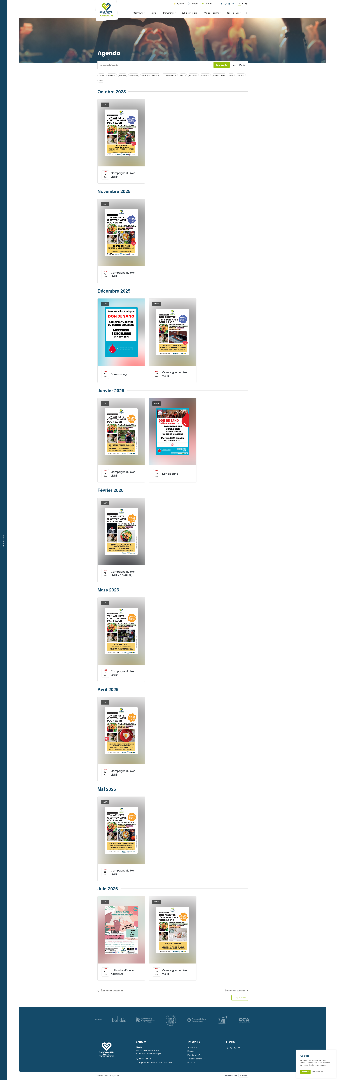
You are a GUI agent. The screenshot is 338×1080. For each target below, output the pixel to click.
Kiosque (194, 3)
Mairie (154, 13)
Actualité (191, 1047)
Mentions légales (230, 1076)
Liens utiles (193, 1042)
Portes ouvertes (219, 75)
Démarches (169, 13)
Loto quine (205, 75)
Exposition (193, 75)
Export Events (241, 998)
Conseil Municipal (169, 75)
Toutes (101, 75)
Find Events (221, 65)
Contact (208, 3)
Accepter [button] (305, 1072)
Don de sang (119, 374)
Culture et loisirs (190, 13)
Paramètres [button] (318, 1071)
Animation (112, 75)
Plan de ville (192, 1055)
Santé (231, 75)
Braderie (122, 75)
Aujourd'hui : (155, 1062)
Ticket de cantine (195, 1059)
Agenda (180, 3)
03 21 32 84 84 (145, 1059)
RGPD (190, 1062)
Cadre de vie (232, 13)
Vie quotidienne (212, 13)
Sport (101, 81)
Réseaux (230, 1042)
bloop (244, 1076)
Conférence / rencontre (150, 75)
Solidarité (240, 75)
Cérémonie (134, 75)
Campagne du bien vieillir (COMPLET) (123, 573)
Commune (138, 13)
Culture (183, 75)
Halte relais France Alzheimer (122, 972)
